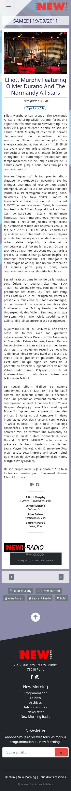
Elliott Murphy (21, 591)
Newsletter (35, 712)
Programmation (35, 693)
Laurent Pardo (41, 598)
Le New (35, 698)
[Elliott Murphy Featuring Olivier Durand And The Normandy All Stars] (11, 577)
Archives (35, 702)
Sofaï (62, 598)
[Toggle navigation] (8, 6)
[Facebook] (38, 484)
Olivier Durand (50, 591)
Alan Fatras (15, 598)
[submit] (61, 752)
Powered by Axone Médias (35, 784)
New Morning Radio (35, 716)
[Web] (32, 484)
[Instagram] (37, 677)
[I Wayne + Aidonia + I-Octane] (61, 577)
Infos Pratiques (35, 707)
